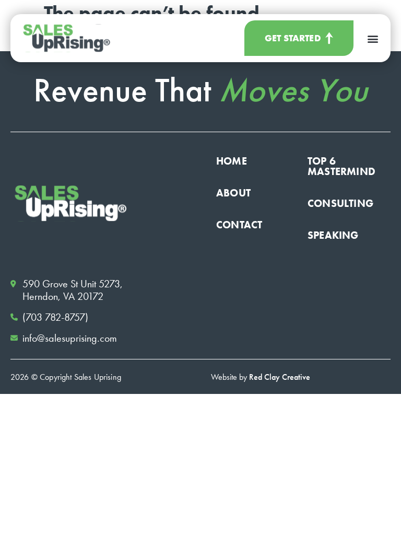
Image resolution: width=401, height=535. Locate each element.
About (233, 193)
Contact (239, 224)
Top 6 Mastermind (341, 166)
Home (231, 161)
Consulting (340, 203)
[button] (372, 38)
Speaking (333, 235)
